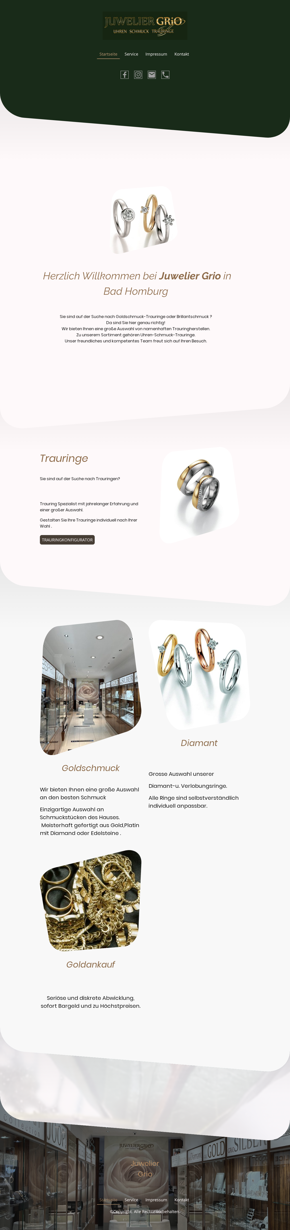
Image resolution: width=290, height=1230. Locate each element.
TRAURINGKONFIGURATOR (67, 540)
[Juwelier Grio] (145, 1184)
